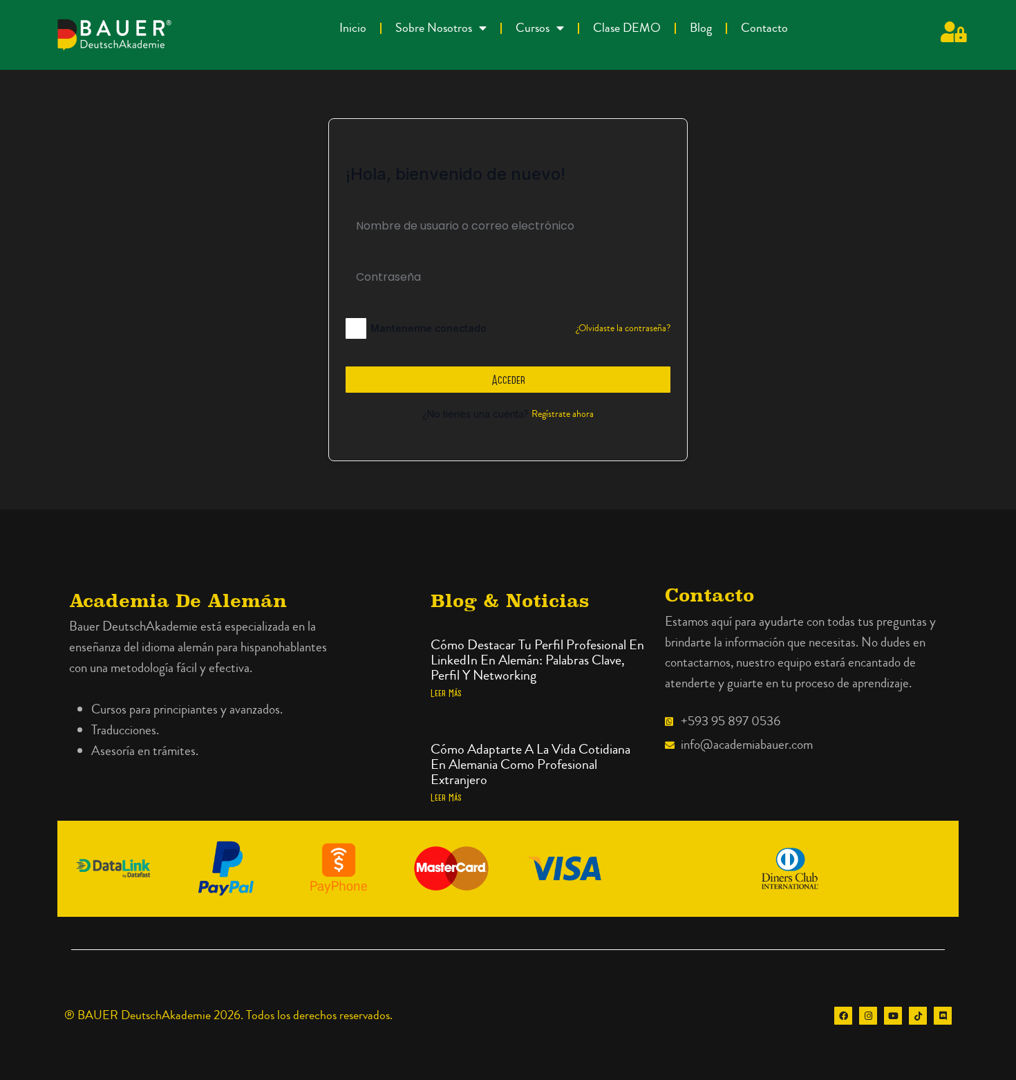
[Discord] (943, 1016)
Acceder (508, 379)
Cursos (532, 28)
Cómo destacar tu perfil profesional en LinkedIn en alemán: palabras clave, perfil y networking (537, 660)
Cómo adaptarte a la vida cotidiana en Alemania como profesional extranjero (530, 764)
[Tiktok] (918, 1016)
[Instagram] (868, 1016)
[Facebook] (843, 1016)
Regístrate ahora (562, 414)
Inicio (352, 28)
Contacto (764, 28)
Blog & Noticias (510, 600)
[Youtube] (893, 1016)
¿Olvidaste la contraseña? (623, 328)
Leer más (446, 693)
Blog (701, 28)
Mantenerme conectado (428, 328)
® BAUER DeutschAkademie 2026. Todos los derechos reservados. (228, 1015)
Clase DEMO (627, 28)
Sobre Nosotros (433, 28)
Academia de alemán (178, 600)
